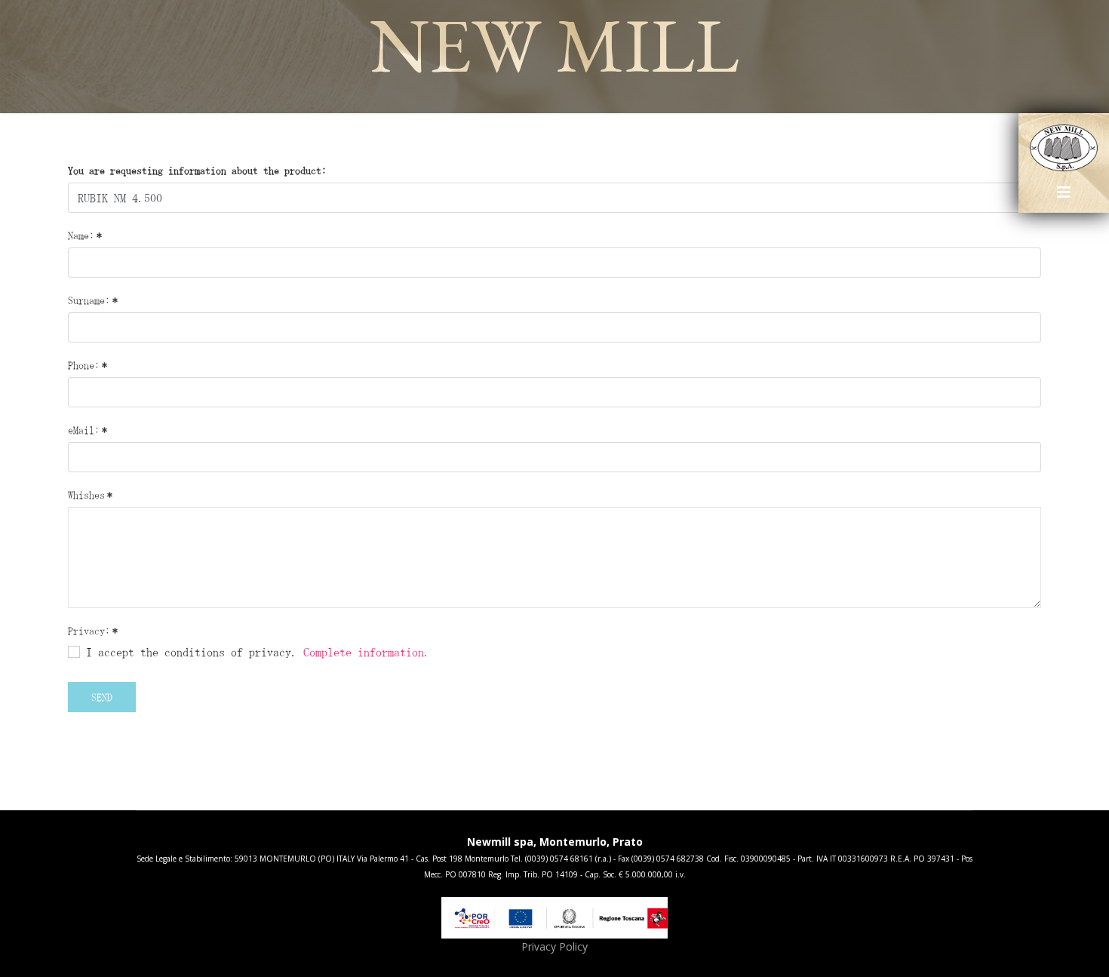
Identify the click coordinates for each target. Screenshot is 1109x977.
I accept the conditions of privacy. (255, 652)
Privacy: (93, 630)
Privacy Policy (554, 946)
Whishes (90, 495)
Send (101, 697)
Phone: (87, 365)
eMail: (87, 430)
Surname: (93, 300)
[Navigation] (1064, 198)
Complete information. (366, 652)
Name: (85, 235)
